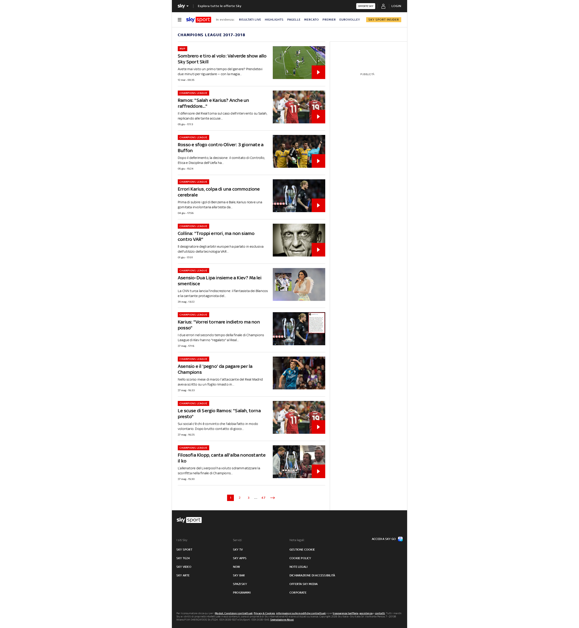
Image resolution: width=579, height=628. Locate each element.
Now (236, 566)
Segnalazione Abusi (282, 619)
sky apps (240, 558)
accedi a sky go (384, 539)
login (396, 6)
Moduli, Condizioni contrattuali (234, 613)
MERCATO (311, 19)
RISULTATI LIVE (250, 19)
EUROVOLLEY (349, 19)
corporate (298, 592)
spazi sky (240, 584)
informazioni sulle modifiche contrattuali (301, 613)
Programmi (242, 592)
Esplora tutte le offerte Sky (220, 6)
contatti (380, 613)
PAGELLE (294, 19)
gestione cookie (302, 549)
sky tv (238, 549)
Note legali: (297, 540)
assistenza (366, 613)
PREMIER (329, 19)
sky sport (184, 549)
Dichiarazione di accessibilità (312, 575)
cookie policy (300, 558)
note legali (298, 566)
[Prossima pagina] (272, 497)
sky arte (183, 575)
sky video (183, 566)
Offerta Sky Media (304, 584)
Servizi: (237, 540)
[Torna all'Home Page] (198, 20)
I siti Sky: (182, 540)
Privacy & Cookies (264, 613)
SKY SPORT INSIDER (383, 19)
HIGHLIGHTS (274, 19)
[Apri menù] (179, 20)
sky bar (239, 575)
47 (263, 497)
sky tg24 (183, 558)
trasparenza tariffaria (345, 613)
